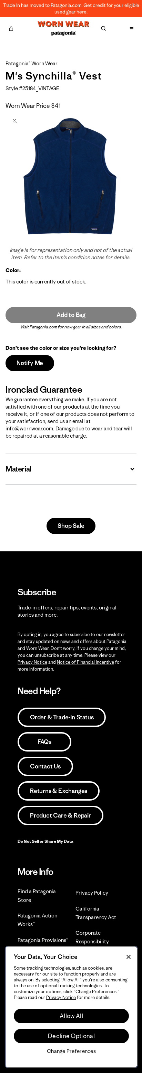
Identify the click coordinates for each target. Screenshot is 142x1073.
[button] (11, 27)
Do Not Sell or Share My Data (45, 841)
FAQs (44, 742)
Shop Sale (71, 526)
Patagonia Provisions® (43, 940)
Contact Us (45, 766)
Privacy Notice (32, 662)
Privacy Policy (91, 892)
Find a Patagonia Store (37, 895)
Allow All (71, 1016)
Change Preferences (71, 1051)
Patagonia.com (43, 326)
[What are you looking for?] (103, 28)
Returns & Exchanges (58, 791)
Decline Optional (71, 1036)
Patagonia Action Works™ (37, 919)
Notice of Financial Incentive (85, 662)
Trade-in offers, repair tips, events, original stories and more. (67, 611)
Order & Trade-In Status (61, 717)
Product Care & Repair (60, 815)
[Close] (128, 956)
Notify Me (30, 363)
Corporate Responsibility (92, 937)
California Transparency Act (95, 913)
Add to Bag (71, 315)
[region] (71, 1006)
